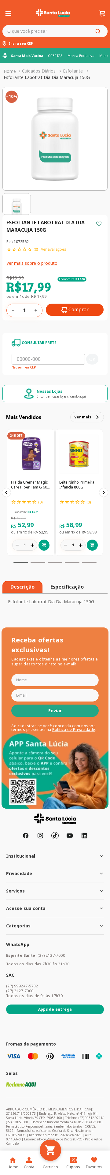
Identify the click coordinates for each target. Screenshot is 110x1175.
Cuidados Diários (39, 71)
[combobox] (55, 31)
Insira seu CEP (21, 44)
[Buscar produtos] (99, 31)
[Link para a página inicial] (9, 71)
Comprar (78, 309)
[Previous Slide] (6, 492)
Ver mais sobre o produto (31, 263)
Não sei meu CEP (24, 367)
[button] (20, 562)
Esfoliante (73, 71)
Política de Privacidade (73, 729)
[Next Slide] (103, 492)
